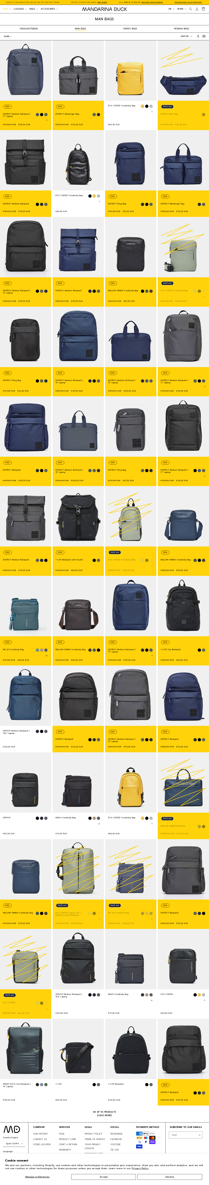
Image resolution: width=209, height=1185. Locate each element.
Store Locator (42, 1144)
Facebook (116, 1139)
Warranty (65, 1149)
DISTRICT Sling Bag (117, 204)
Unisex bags (130, 28)
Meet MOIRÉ (102, 2)
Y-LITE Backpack (116, 1084)
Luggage (19, 8)
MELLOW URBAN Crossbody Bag (123, 291)
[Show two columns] (198, 36)
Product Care (67, 1139)
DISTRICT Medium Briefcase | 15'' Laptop (121, 381)
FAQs (61, 1133)
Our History (40, 1133)
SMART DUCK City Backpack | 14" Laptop (17, 1085)
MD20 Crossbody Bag (66, 818)
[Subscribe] (199, 1135)
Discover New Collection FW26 (188, 2)
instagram (116, 1133)
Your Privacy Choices (93, 1146)
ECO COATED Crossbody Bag (121, 106)
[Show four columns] (204, 36)
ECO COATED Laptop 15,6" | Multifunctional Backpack (68, 914)
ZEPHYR (6, 818)
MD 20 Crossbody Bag (13, 649)
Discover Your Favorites (152, 2)
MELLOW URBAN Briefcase (173, 826)
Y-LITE (59, 1084)
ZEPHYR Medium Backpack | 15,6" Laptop (16, 732)
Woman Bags (181, 28)
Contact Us (40, 1139)
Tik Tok (114, 1149)
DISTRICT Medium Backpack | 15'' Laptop (16, 292)
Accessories (48, 8)
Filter (6, 36)
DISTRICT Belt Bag (169, 114)
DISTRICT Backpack (12, 470)
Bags (32, 8)
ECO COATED (9, 1003)
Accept (104, 1177)
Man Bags (80, 28)
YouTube (115, 1144)
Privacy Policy (140, 1168)
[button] (6, 9)
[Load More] (104, 1115)
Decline (170, 1177)
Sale (5, 8)
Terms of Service (95, 1139)
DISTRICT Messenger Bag (67, 114)
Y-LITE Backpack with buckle (69, 560)
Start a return (68, 1144)
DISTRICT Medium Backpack (16, 204)
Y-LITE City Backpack (171, 649)
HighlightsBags (29, 28)
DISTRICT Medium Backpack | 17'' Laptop (16, 115)
